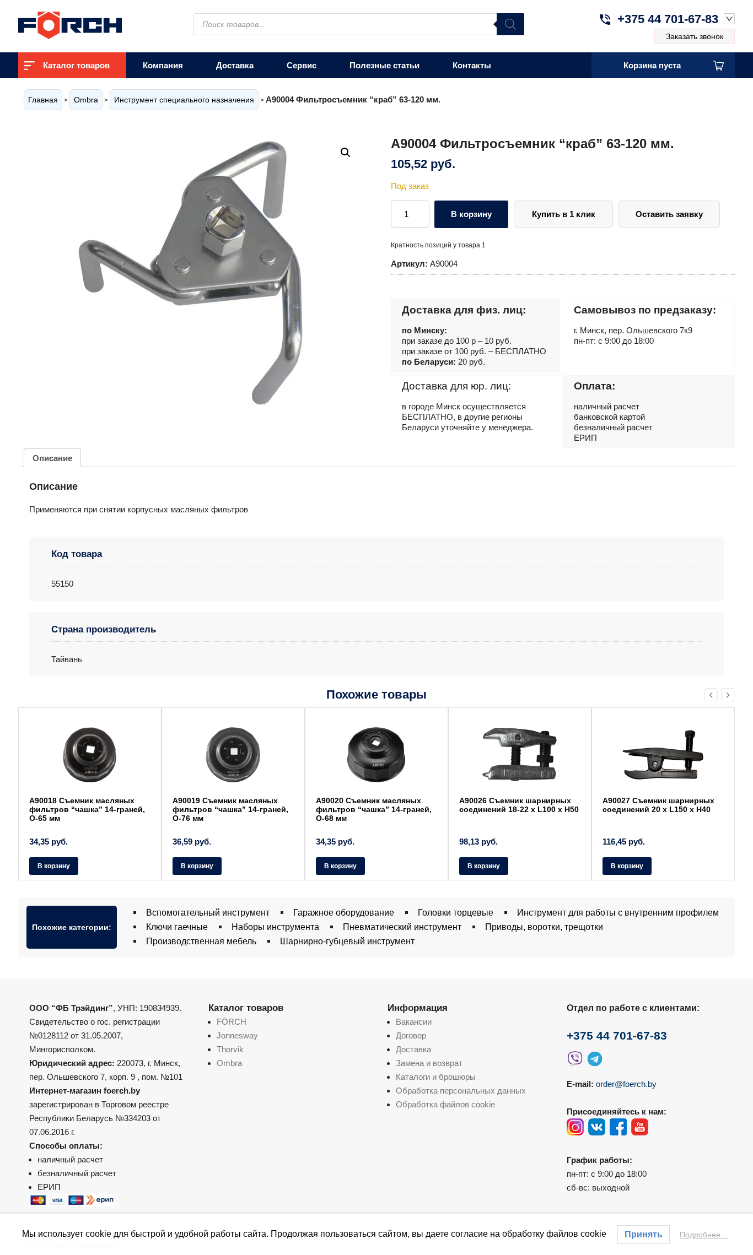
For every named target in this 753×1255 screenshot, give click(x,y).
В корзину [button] (53, 866)
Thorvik (230, 1049)
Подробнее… (704, 1234)
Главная (43, 99)
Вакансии (414, 1021)
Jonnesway (237, 1035)
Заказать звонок (694, 36)
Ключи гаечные (177, 927)
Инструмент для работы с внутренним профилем (618, 912)
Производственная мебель (201, 941)
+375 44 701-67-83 (667, 19)
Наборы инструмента (275, 927)
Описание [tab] (52, 458)
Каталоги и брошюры (436, 1076)
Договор (411, 1035)
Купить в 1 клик (563, 214)
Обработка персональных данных (461, 1090)
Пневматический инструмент (402, 927)
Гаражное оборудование (343, 912)
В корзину (471, 214)
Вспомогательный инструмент (208, 912)
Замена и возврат (429, 1063)
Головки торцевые (455, 912)
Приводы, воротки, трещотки (544, 927)
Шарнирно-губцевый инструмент (347, 941)
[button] (346, 153)
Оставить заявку (669, 214)
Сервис (301, 65)
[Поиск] (510, 24)
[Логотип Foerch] (90, 24)
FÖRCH (231, 1021)
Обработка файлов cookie (445, 1104)
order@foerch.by (626, 1084)
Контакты (472, 65)
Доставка (235, 65)
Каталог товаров (76, 65)
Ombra (86, 99)
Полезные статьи (384, 65)
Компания (163, 65)
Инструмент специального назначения (184, 99)
